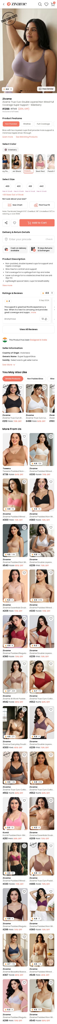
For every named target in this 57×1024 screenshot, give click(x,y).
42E (30, 186)
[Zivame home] (17, 4)
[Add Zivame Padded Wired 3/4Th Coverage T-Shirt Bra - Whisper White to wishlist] (50, 436)
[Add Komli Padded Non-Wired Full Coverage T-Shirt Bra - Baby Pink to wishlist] (24, 800)
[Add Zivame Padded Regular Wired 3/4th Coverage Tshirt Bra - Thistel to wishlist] (24, 982)
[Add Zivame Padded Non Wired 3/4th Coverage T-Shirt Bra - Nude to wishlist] (24, 527)
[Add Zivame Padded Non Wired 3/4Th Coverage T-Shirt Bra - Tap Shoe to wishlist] (50, 481)
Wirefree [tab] (27, 124)
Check (49, 239)
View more (7, 285)
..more (33, 312)
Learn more (7, 137)
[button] (3, 4)
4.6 (7, 89)
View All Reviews (29, 329)
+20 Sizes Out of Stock (12, 195)
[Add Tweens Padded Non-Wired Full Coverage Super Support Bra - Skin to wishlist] (24, 436)
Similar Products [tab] (12, 378)
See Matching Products (27, 137)
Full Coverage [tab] (43, 124)
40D (7, 186)
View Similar (47, 89)
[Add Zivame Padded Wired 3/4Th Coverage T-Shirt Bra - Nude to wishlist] (50, 572)
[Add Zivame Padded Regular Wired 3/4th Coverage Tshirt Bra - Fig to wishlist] (24, 891)
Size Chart (17, 205)
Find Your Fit (44, 205)
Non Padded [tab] (11, 124)
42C (19, 186)
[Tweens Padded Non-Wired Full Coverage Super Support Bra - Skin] (15, 449)
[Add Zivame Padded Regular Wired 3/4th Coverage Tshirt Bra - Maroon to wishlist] (24, 618)
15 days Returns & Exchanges (45, 249)
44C (42, 186)
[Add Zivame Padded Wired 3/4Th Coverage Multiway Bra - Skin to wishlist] (50, 936)
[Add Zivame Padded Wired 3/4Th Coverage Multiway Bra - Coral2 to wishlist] (24, 481)
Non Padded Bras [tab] (35, 378)
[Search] (40, 4)
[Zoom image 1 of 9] (28, 50)
